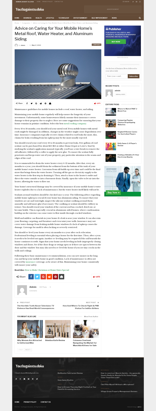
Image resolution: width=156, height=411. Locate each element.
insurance (30, 262)
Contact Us (58, 1)
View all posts (120, 94)
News (114, 18)
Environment (105, 388)
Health (39, 18)
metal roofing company (75, 123)
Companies (97, 44)
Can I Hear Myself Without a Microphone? (117, 384)
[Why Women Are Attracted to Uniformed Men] (30, 329)
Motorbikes (105, 370)
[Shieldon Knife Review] (58, 329)
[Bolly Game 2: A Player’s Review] (111, 146)
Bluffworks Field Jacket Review (70, 373)
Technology (63, 18)
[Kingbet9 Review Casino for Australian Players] (111, 135)
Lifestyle (50, 18)
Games (60, 384)
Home (38, 1)
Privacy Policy (47, 1)
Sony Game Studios (65, 380)
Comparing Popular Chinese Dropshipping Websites (126, 122)
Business (27, 18)
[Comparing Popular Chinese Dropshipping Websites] (111, 123)
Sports (60, 377)
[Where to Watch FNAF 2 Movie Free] (111, 112)
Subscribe (133, 76)
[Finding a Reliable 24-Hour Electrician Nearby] (111, 158)
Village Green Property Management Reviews (119, 391)
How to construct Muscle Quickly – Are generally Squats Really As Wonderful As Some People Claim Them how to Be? (120, 375)
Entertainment (80, 18)
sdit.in (139, 407)
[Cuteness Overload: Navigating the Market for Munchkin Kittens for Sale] (86, 329)
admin (117, 91)
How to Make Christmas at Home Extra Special (47, 270)
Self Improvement (100, 18)
